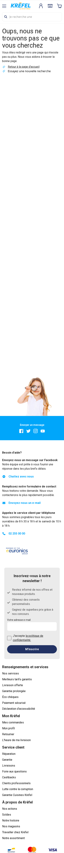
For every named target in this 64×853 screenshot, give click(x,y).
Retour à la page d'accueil (23, 66)
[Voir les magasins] (50, 5)
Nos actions (9, 808)
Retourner (8, 734)
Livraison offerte (12, 685)
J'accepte (28, 638)
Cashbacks (9, 777)
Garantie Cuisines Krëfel (17, 795)
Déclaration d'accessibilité (18, 708)
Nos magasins (11, 826)
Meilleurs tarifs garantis (17, 679)
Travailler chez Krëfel (15, 832)
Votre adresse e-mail (19, 619)
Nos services (10, 673)
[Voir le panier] (59, 5)
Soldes (6, 814)
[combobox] (32, 16)
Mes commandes (13, 722)
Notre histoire (10, 820)
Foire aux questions (14, 771)
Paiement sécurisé (14, 703)
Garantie (7, 759)
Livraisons (8, 765)
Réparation (8, 754)
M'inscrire (32, 649)
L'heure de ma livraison (16, 740)
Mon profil (8, 728)
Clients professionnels (16, 783)
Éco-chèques (10, 697)
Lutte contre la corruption (17, 789)
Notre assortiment (13, 838)
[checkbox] (9, 638)
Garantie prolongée (14, 691)
